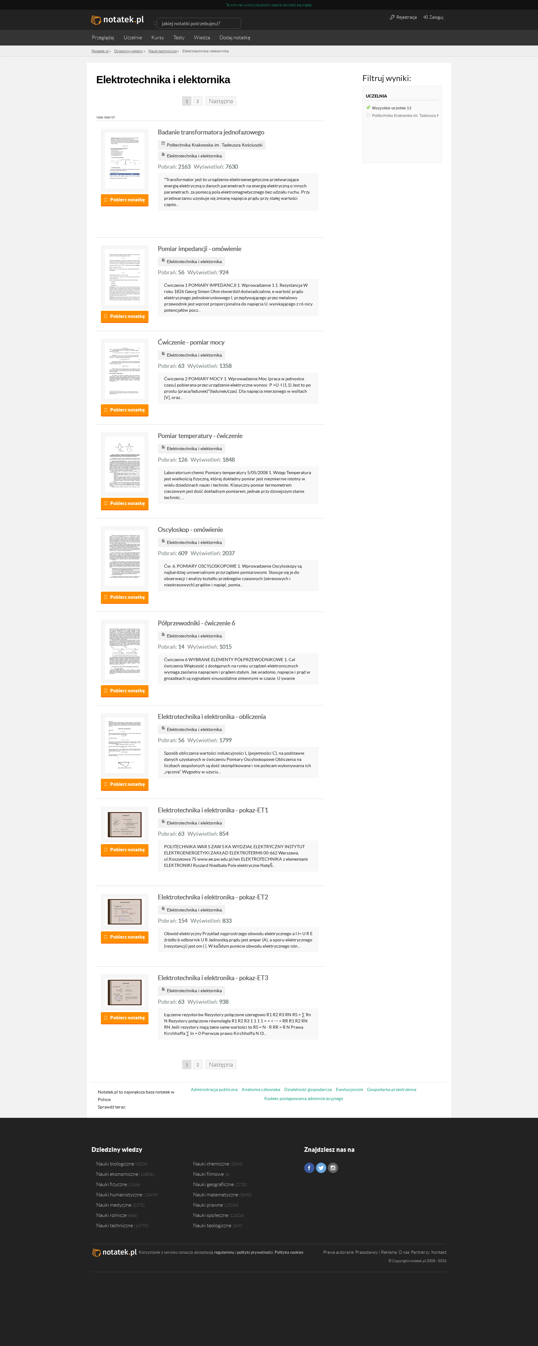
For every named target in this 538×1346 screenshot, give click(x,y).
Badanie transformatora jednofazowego (211, 132)
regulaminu (224, 1252)
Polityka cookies (289, 1252)
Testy (179, 37)
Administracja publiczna (214, 1089)
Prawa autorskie (338, 1252)
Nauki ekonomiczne (117, 1174)
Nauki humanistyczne (119, 1194)
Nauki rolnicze (111, 1215)
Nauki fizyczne (111, 1184)
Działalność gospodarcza (308, 1089)
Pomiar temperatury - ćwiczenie (200, 435)
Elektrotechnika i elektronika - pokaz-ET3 (213, 977)
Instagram (333, 1168)
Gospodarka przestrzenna (391, 1089)
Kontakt (438, 1252)
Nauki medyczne (113, 1205)
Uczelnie (133, 37)
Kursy (157, 37)
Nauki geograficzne (213, 1184)
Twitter (321, 1168)
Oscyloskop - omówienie (190, 529)
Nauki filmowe (208, 1174)
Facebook (309, 1168)
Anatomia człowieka (261, 1089)
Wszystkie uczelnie (391, 108)
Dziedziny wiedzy (117, 1149)
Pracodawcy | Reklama (376, 1252)
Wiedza (202, 37)
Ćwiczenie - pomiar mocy (191, 342)
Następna (221, 101)
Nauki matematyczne (215, 1194)
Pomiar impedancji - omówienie (199, 248)
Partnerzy (420, 1252)
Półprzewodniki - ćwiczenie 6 (196, 623)
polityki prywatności (255, 1252)
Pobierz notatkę (127, 199)
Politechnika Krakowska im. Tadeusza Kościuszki (415, 115)
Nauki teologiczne (212, 1225)
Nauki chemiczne (211, 1163)
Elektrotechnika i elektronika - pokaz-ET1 (213, 810)
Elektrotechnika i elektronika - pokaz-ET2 (213, 897)
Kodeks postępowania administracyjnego (303, 1098)
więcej (307, 5)
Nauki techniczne (114, 1225)
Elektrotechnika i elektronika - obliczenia (212, 716)
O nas (404, 1252)
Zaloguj (435, 17)
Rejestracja (406, 17)
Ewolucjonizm (349, 1089)
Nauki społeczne (210, 1215)
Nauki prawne (208, 1205)
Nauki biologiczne (115, 1163)
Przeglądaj (103, 37)
